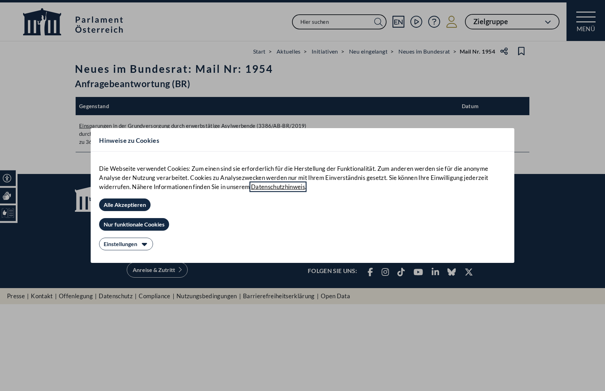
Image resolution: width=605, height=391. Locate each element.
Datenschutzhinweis (278, 186)
